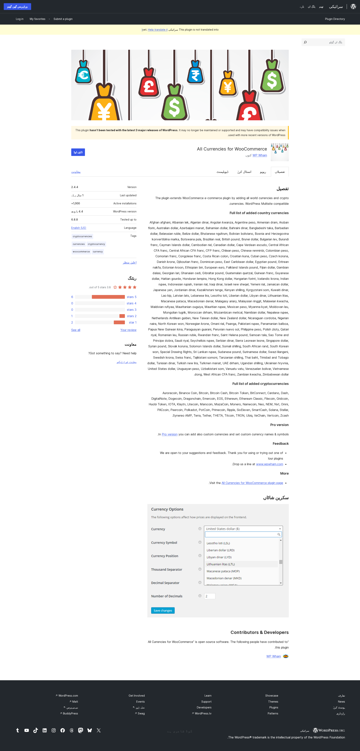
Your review (128, 330)
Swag (140, 713)
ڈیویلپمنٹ (222, 172)
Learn (208, 695)
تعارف (341, 695)
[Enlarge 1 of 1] (284, 509)
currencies (79, 244)
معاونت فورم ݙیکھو (126, 362)
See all (75, 330)
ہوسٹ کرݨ (339, 707)
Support (206, 701)
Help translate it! (155, 29)
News (341, 701)
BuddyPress (69, 713)
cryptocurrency (96, 244)
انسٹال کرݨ (244, 172)
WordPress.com (66, 695)
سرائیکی (304, 730)
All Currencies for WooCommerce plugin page (252, 483)
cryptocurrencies (82, 236)
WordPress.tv (202, 713)
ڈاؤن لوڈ (78, 152)
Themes (273, 701)
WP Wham (260, 155)
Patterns (273, 713)
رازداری (340, 713)
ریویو (263, 172)
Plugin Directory (335, 18)
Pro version (170, 434)
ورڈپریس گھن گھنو (17, 6)
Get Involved (137, 695)
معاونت (76, 172)
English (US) (78, 227)
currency (98, 251)
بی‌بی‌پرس (70, 707)
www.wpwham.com (269, 464)
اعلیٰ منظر (129, 262)
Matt (73, 701)
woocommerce (81, 251)
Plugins (273, 707)
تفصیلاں (280, 172)
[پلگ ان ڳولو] (305, 42)
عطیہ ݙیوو (139, 707)
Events (140, 701)
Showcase (271, 695)
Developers (204, 707)
